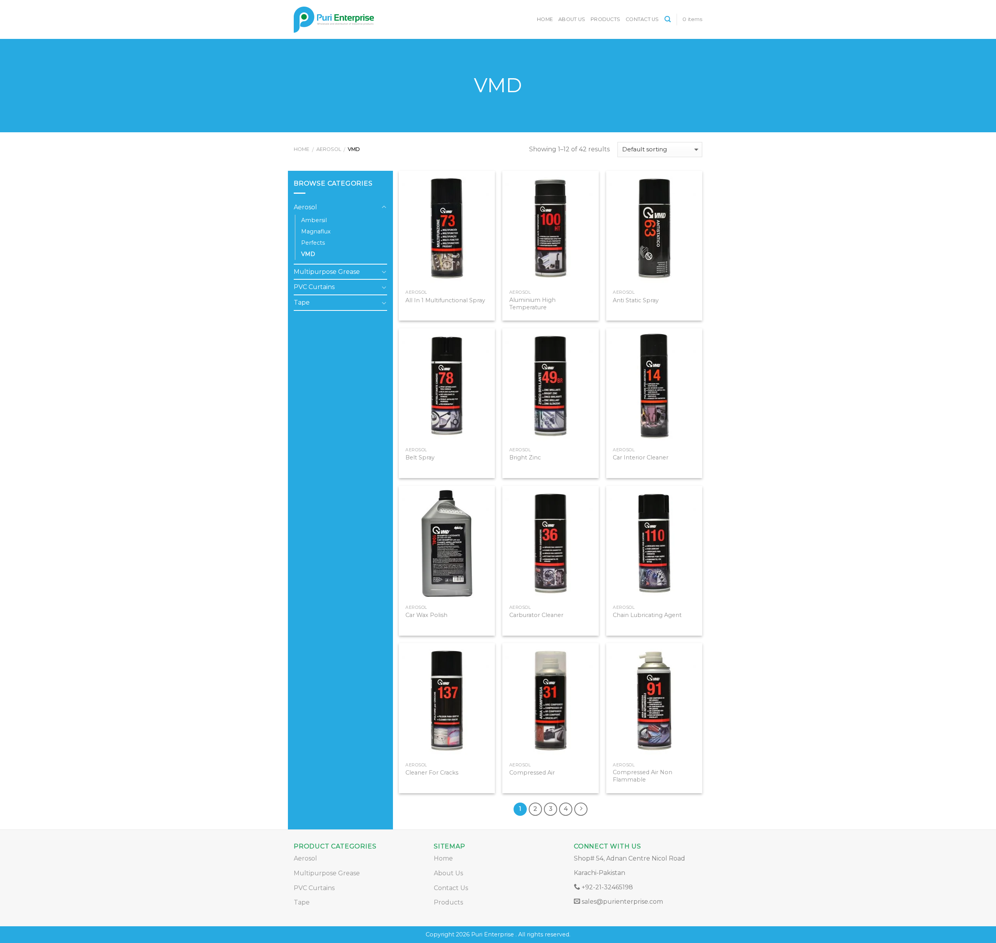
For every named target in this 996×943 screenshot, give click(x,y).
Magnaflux (316, 231)
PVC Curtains (314, 287)
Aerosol (328, 149)
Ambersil (314, 220)
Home (545, 19)
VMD (308, 254)
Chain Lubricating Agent (647, 615)
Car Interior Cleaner (640, 457)
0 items (692, 19)
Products (605, 19)
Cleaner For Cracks (431, 772)
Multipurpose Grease (327, 271)
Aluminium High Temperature (532, 303)
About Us (571, 19)
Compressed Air (532, 772)
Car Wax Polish (426, 615)
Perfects (313, 242)
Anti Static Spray (636, 300)
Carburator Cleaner (536, 615)
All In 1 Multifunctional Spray (445, 300)
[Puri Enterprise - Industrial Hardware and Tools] (362, 20)
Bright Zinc (525, 457)
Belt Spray (420, 457)
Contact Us (642, 19)
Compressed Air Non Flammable (642, 776)
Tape (302, 302)
